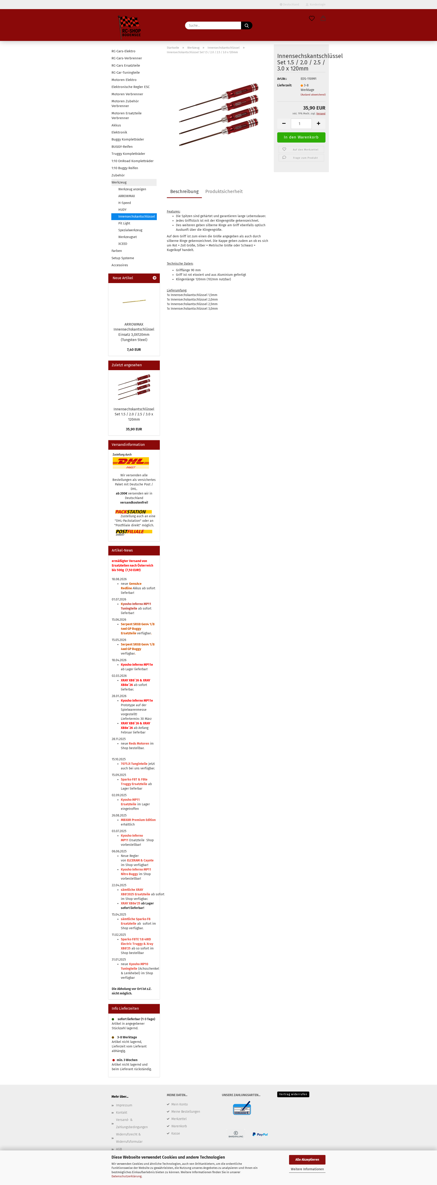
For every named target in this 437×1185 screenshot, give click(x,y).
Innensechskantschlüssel (136, 216)
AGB (119, 1149)
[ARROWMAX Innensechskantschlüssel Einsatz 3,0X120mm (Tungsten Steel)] (134, 301)
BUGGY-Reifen (122, 147)
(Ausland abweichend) (313, 94)
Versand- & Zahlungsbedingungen (132, 1123)
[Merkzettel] (312, 18)
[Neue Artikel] (154, 278)
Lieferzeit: (284, 85)
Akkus (116, 125)
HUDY (122, 210)
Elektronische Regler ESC (131, 87)
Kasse (175, 1133)
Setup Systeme (123, 258)
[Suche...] (246, 25)
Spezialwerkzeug (130, 230)
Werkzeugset (127, 237)
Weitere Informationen (307, 1169)
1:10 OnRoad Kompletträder (133, 161)
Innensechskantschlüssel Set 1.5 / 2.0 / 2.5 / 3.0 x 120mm (134, 414)
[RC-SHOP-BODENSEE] (130, 28)
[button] (323, 18)
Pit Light (124, 223)
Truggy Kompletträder (128, 154)
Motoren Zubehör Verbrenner (125, 103)
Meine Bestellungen (185, 1112)
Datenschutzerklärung (127, 1176)
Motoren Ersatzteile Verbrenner (127, 115)
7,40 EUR (134, 349)
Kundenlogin (316, 4)
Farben (117, 251)
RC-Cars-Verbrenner (127, 58)
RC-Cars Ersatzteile (126, 65)
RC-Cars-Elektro (123, 51)
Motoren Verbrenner (127, 94)
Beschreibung (184, 191)
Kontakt (121, 1113)
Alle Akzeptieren (307, 1160)
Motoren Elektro (124, 80)
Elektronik (119, 132)
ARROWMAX (126, 196)
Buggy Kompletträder (128, 139)
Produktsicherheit (224, 191)
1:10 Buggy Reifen (125, 168)
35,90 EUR (134, 429)
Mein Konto (179, 1104)
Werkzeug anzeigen (132, 189)
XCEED (122, 244)
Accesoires (120, 265)
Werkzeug (119, 182)
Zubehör (118, 175)
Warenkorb (179, 1126)
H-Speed (124, 203)
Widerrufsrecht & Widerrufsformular (129, 1138)
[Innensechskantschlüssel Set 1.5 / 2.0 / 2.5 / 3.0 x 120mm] (219, 115)
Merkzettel (179, 1119)
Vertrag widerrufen (293, 1094)
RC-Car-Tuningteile (126, 72)
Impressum (124, 1105)
